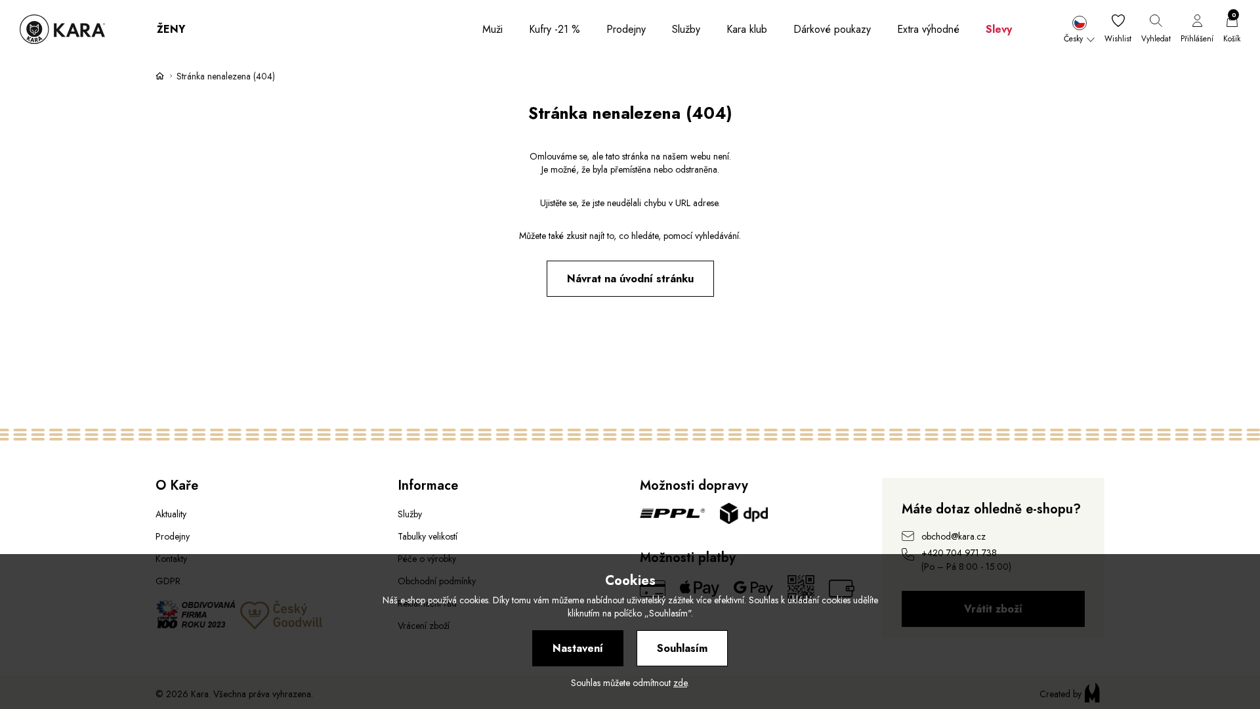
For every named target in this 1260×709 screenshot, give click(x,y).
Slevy (999, 29)
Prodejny (626, 29)
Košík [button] (1231, 29)
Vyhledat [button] (1156, 39)
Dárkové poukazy (832, 29)
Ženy (171, 29)
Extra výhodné (928, 29)
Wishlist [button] (1117, 39)
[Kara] (62, 29)
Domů (160, 75)
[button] (1079, 29)
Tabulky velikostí (427, 536)
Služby (686, 29)
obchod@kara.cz (953, 536)
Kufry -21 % (554, 29)
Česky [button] (1073, 39)
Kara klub (746, 29)
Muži (492, 29)
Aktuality (171, 514)
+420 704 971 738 (959, 552)
